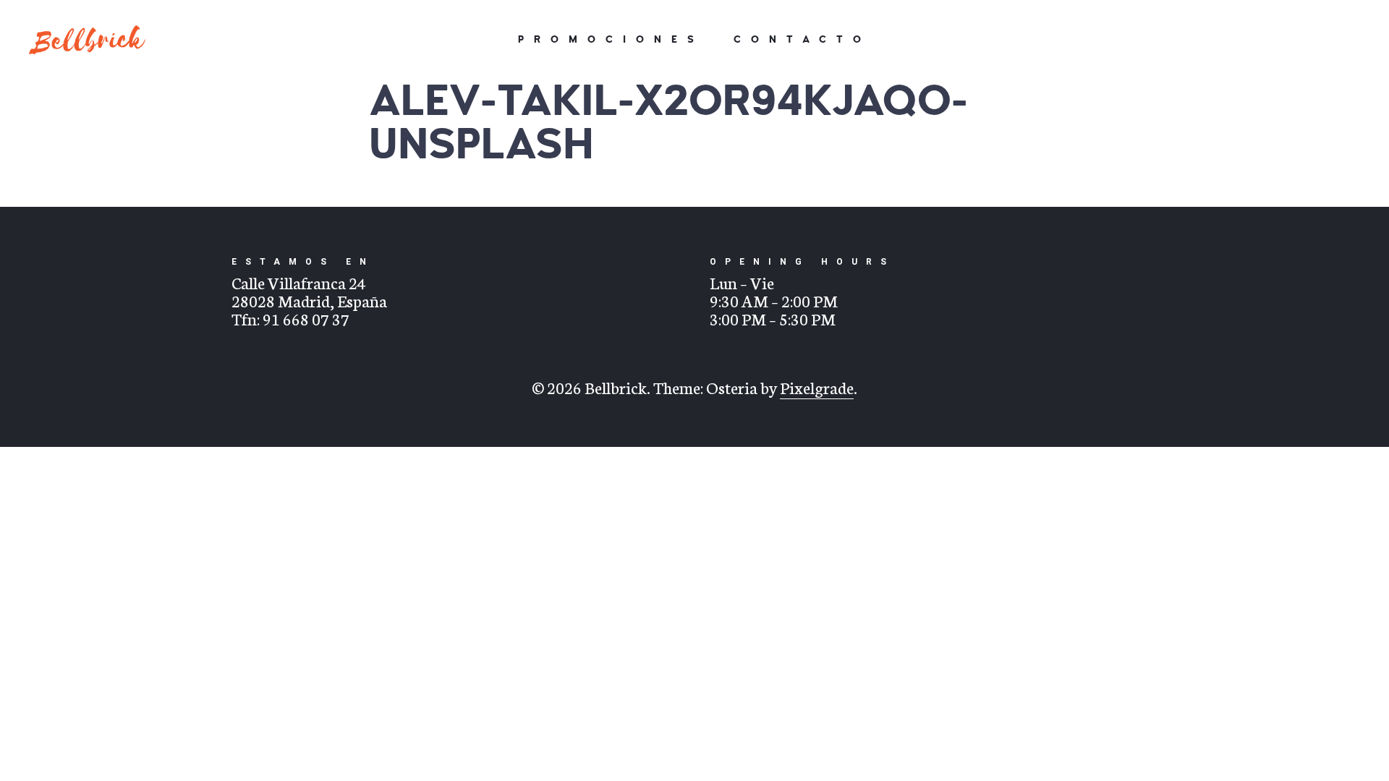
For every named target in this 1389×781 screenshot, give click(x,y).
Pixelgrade (817, 386)
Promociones (611, 39)
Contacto (802, 39)
